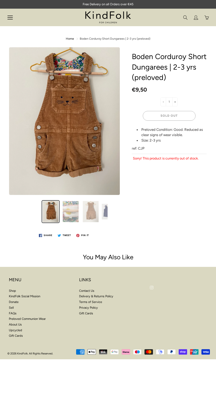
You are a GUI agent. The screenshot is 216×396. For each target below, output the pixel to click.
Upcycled (15, 330)
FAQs (12, 313)
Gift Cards (16, 336)
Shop (12, 291)
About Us (15, 324)
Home (70, 39)
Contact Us (86, 291)
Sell (11, 308)
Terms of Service (90, 302)
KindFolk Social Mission (24, 296)
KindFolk (22, 353)
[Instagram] (151, 287)
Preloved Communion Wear (27, 319)
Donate (14, 302)
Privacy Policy (88, 308)
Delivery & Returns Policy (96, 296)
